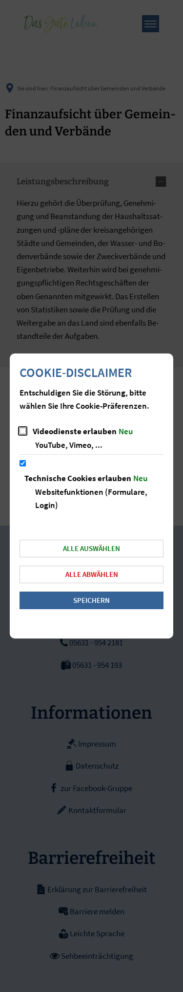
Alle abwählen (91, 574)
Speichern (91, 600)
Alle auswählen (91, 548)
